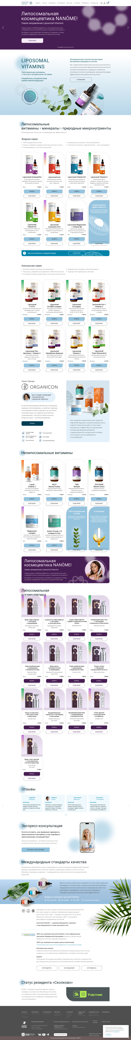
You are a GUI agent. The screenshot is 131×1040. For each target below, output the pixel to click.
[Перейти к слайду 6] (65, 47)
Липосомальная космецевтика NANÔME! (48, 562)
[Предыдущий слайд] (3, 27)
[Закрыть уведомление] (127, 1026)
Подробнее (116, 1031)
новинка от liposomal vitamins (35, 28)
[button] (30, 96)
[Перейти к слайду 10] (71, 47)
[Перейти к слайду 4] (62, 47)
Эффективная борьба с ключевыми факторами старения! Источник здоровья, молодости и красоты (38, 34)
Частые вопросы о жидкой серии (41, 253)
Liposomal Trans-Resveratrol (40, 20)
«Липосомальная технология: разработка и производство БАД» (59, 945)
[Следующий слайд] (128, 27)
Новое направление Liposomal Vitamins (41, 570)
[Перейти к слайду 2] (59, 47)
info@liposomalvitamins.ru (79, 1027)
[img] (81, 28)
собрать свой (81, 1015)
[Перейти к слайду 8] (68, 47)
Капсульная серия (29, 13)
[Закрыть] (128, 1038)
